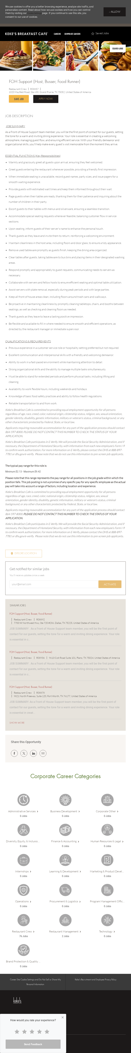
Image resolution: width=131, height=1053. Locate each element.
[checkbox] (20, 99)
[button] (45, 99)
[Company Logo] (23, 1000)
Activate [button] (110, 584)
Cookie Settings (34, 13)
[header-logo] (26, 33)
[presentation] (118, 48)
